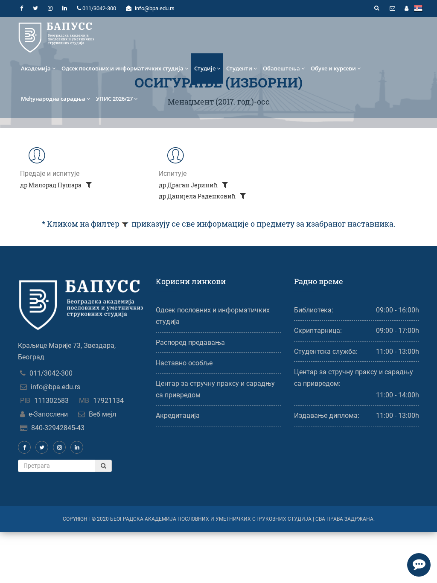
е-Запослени (48, 414)
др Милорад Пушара (51, 185)
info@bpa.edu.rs (55, 387)
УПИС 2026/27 (114, 98)
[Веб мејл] (392, 8)
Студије (205, 68)
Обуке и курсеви (333, 68)
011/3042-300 (51, 373)
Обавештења (281, 68)
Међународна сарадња (53, 98)
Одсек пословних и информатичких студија (122, 68)
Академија (36, 68)
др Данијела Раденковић (198, 196)
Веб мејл (102, 414)
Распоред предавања (190, 342)
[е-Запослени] (406, 8)
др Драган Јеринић (189, 185)
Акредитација (178, 415)
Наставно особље (184, 363)
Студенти (239, 68)
